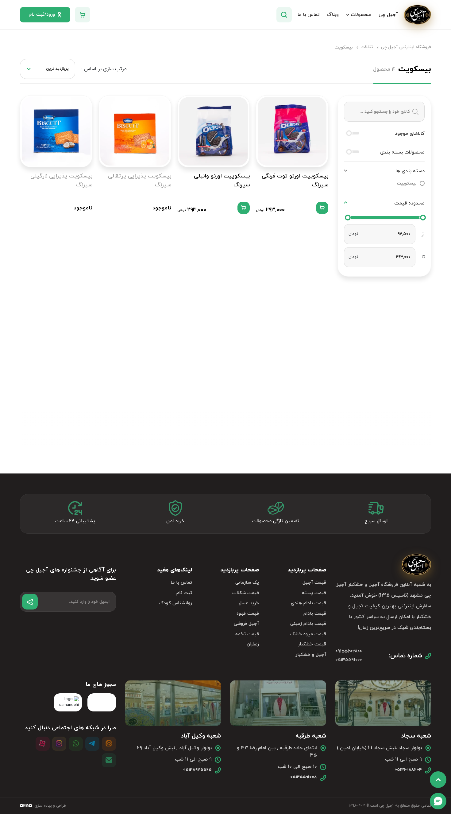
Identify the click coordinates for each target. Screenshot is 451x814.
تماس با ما (181, 582)
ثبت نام (184, 593)
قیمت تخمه (247, 634)
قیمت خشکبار (312, 644)
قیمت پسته (314, 593)
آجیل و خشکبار (310, 655)
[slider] (347, 217)
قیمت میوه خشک (308, 634)
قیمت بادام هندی (308, 603)
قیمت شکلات (245, 593)
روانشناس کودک (175, 603)
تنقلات (366, 47)
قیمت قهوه (248, 613)
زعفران (253, 644)
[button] (384, 171)
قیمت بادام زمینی (308, 624)
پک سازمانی (247, 582)
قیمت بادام (314, 613)
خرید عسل (249, 603)
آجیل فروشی (246, 624)
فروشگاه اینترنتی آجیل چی (406, 47)
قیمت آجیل (314, 582)
